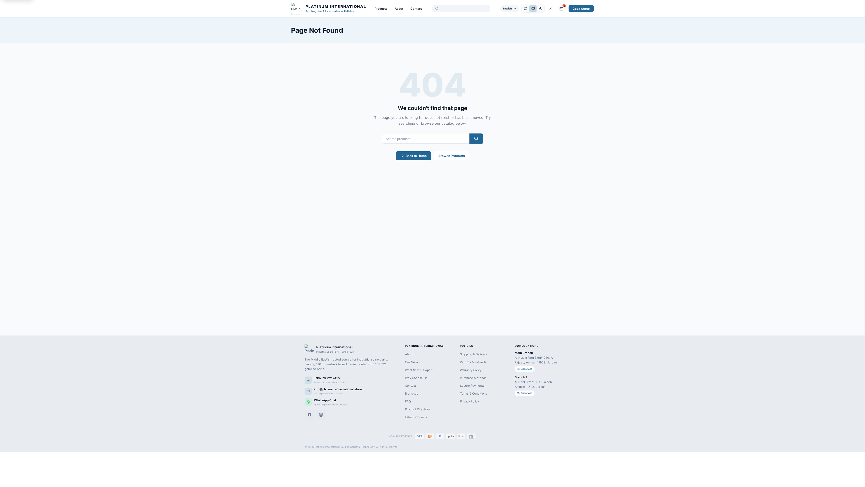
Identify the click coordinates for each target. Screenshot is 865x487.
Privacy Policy (469, 401)
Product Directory (417, 409)
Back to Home (416, 156)
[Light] (525, 8)
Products (381, 8)
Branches (411, 393)
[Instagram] (321, 415)
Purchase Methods (473, 378)
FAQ (408, 401)
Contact (416, 8)
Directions (526, 369)
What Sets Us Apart (419, 370)
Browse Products (451, 156)
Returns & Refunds (473, 362)
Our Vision (412, 362)
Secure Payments (472, 385)
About (399, 8)
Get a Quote (581, 8)
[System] (533, 8)
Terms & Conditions (473, 393)
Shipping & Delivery (473, 354)
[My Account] (550, 9)
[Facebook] (309, 415)
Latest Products (416, 417)
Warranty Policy (470, 370)
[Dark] (540, 8)
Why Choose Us (416, 378)
